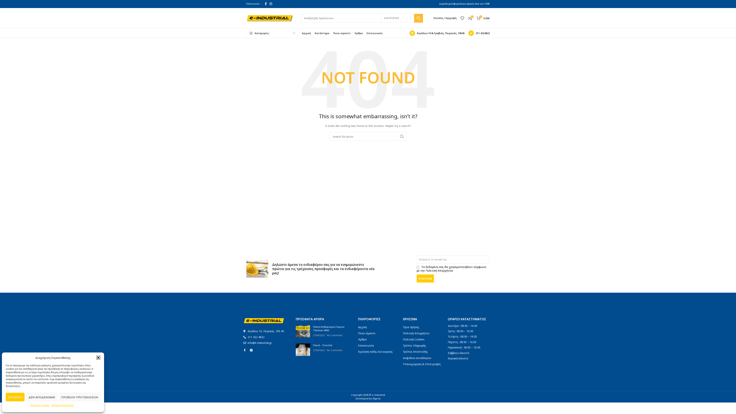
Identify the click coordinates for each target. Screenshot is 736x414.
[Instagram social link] (270, 4)
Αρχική (362, 327)
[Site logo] (269, 18)
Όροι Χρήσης (411, 327)
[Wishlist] (462, 18)
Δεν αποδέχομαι (42, 397)
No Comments (334, 335)
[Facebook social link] (266, 4)
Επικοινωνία (253, 3)
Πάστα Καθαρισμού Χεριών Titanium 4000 (329, 328)
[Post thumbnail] (303, 331)
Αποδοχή (15, 397)
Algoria (376, 398)
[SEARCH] (418, 18)
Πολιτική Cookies (39, 405)
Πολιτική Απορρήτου (416, 333)
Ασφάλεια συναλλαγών (417, 358)
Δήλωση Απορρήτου (62, 405)
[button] (98, 358)
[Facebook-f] (244, 350)
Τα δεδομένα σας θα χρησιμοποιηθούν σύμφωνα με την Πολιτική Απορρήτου (451, 268)
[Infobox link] (437, 33)
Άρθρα (362, 339)
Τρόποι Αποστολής (415, 351)
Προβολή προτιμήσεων (79, 397)
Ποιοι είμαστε (366, 333)
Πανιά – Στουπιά (322, 345)
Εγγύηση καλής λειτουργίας (375, 351)
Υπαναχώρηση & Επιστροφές (422, 364)
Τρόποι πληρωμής (414, 345)
